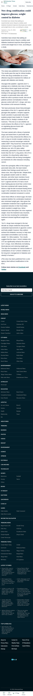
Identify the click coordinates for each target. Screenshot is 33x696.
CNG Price (3, 528)
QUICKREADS (4, 499)
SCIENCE (3, 451)
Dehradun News (20, 343)
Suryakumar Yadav (21, 531)
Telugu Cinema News (6, 374)
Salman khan (4, 531)
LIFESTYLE (4, 402)
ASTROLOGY (4, 381)
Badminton (4, 476)
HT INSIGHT (4, 491)
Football (18, 476)
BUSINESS (3, 430)
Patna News (4, 358)
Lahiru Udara (19, 333)
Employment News (21, 395)
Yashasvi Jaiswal (5, 330)
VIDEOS (3, 438)
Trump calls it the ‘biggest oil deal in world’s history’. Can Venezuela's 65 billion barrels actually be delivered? (7, 603)
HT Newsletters (26, 643)
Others (2, 482)
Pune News (19, 358)
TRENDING (4, 425)
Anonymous (13, 33)
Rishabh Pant (19, 330)
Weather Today (15, 643)
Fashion (3, 408)
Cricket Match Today (21, 321)
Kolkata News (4, 352)
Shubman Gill (19, 324)
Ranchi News (4, 361)
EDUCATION (4, 389)
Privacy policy (4, 643)
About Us (3, 640)
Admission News (5, 392)
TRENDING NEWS (6, 522)
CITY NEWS (4, 337)
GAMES (3, 508)
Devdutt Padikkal (5, 327)
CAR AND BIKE (5, 464)
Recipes (18, 411)
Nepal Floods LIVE (5, 525)
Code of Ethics (26, 646)
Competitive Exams (6, 395)
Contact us (14, 640)
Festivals (18, 408)
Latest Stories (6, 565)
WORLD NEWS (5, 309)
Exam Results (4, 398)
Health (2, 411)
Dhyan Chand (20, 534)
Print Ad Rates (15, 646)
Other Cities (19, 361)
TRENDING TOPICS (6, 542)
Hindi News (19, 556)
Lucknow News (20, 352)
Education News (20, 398)
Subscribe (28, 2)
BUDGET (3, 443)
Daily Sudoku (4, 511)
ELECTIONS (4, 495)
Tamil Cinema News (21, 371)
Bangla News (19, 553)
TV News (18, 374)
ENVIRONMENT (5, 447)
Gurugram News (20, 346)
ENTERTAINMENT (6, 365)
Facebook (22, 267)
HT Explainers (20, 559)
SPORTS (3, 473)
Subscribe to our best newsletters (16, 286)
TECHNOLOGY (5, 469)
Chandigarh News (5, 343)
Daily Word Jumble (6, 514)
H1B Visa (18, 528)
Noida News (19, 355)
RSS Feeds (14, 649)
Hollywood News (20, 368)
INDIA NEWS (4, 314)
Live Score (3, 324)
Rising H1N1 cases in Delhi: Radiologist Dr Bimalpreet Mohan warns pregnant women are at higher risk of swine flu (8, 572)
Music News (4, 371)
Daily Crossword (20, 511)
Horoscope (4, 384)
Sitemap (3, 649)
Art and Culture (5, 405)
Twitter (3, 269)
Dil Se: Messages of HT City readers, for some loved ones (23, 580)
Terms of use (25, 640)
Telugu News (4, 556)
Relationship (4, 414)
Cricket (15, 6)
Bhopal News (19, 340)
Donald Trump (20, 525)
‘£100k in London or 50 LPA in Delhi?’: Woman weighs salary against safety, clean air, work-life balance (8, 591)
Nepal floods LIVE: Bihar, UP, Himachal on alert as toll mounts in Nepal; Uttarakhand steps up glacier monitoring (8, 630)
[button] (2, 2)
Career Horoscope (5, 537)
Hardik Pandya (20, 327)
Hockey (3, 479)
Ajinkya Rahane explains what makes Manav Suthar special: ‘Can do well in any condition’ (8, 612)
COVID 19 (3, 503)
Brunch (18, 405)
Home (3, 6)
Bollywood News (5, 368)
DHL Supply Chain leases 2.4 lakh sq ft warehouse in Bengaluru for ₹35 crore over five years (8, 581)
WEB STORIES (5, 421)
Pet (2, 417)
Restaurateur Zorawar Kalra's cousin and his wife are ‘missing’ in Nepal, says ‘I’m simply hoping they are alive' (23, 602)
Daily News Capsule (7, 290)
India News (22, 6)
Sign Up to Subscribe (16, 294)
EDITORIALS (4, 460)
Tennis (18, 479)
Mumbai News (4, 355)
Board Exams (19, 392)
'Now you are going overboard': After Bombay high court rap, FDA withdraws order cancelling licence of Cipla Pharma (23, 614)
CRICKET (3, 318)
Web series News (5, 377)
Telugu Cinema (20, 550)
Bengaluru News (5, 340)
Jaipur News (19, 349)
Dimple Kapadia (5, 534)
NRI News (3, 559)
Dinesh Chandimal (5, 333)
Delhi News (4, 346)
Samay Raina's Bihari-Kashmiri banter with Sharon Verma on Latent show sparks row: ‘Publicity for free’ (23, 571)
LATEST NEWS (5, 305)
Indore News (4, 349)
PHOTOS (3, 434)
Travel (17, 414)
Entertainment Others (22, 377)
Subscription (4, 646)
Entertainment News (6, 553)
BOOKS (3, 486)
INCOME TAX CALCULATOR (8, 518)
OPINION (3, 456)
